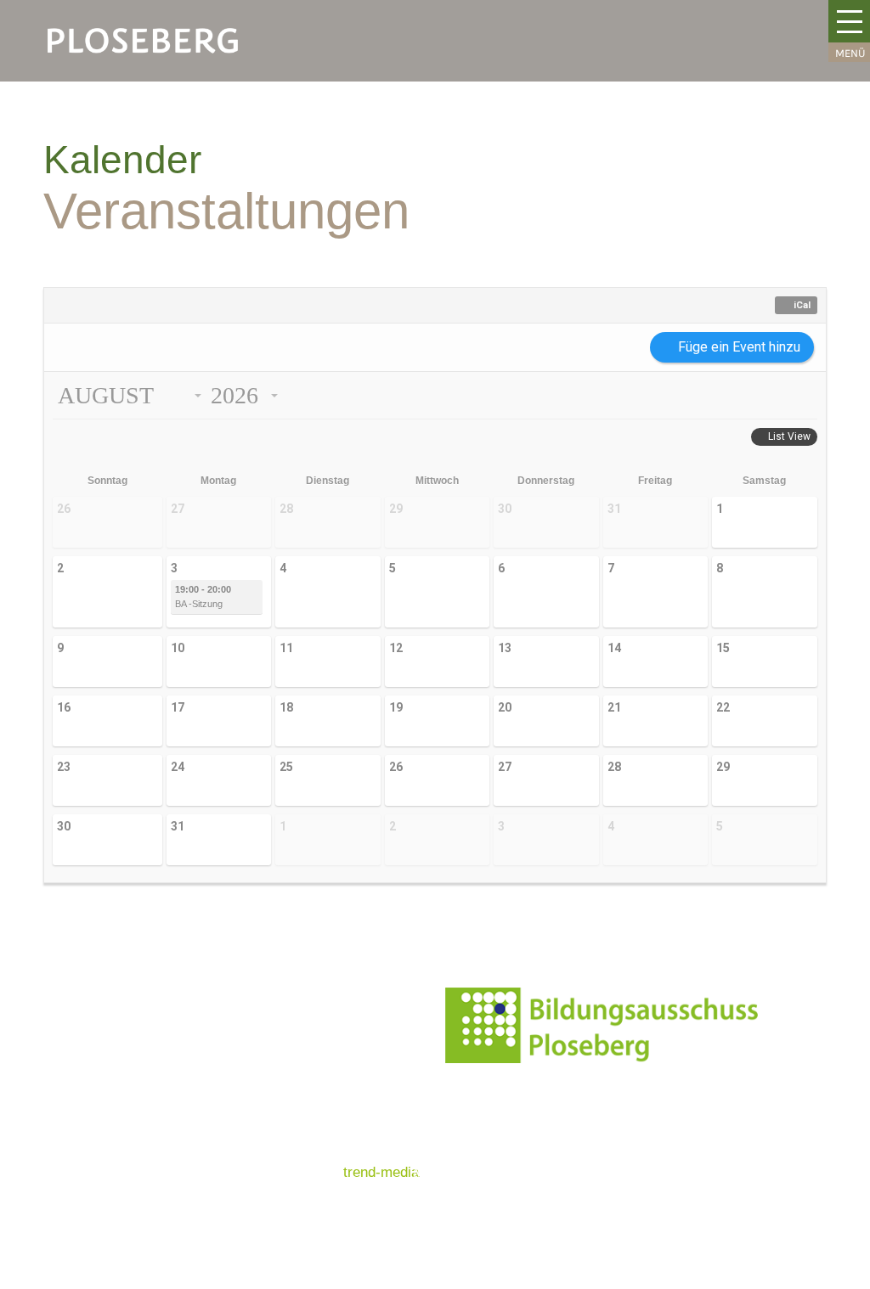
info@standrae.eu (663, 1132)
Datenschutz (306, 1105)
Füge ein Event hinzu (739, 347)
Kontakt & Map (312, 1004)
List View (789, 436)
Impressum (301, 1071)
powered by (342, 1172)
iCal (802, 305)
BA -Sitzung (203, 596)
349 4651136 (674, 1153)
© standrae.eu (311, 1138)
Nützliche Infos (313, 1038)
